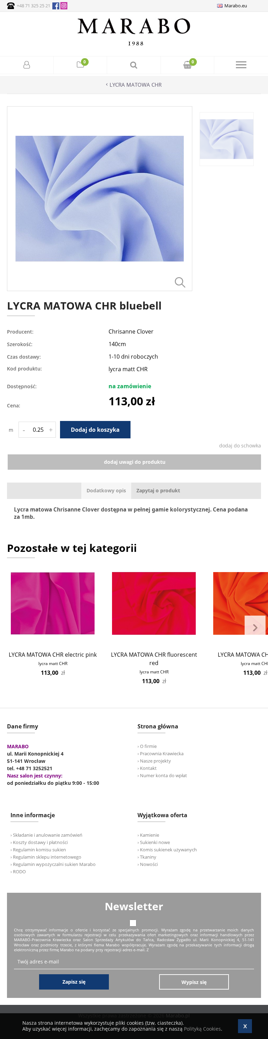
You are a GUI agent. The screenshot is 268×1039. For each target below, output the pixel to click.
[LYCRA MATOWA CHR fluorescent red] (154, 603)
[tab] (106, 491)
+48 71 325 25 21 (33, 5)
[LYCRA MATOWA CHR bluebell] (99, 289)
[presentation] (106, 491)
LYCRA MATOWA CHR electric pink (53, 654)
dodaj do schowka (240, 445)
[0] (80, 65)
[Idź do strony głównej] (134, 45)
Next (255, 628)
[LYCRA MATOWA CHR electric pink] (52, 603)
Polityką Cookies (202, 1028)
